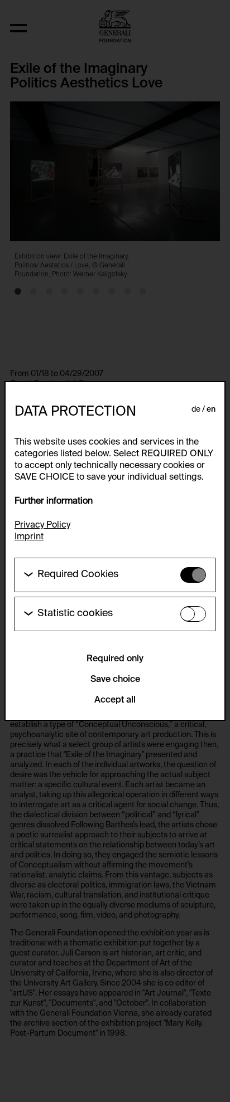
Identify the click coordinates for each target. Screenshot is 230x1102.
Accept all (115, 700)
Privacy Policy (42, 525)
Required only (115, 659)
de (195, 409)
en (211, 409)
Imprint (29, 537)
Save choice (115, 679)
